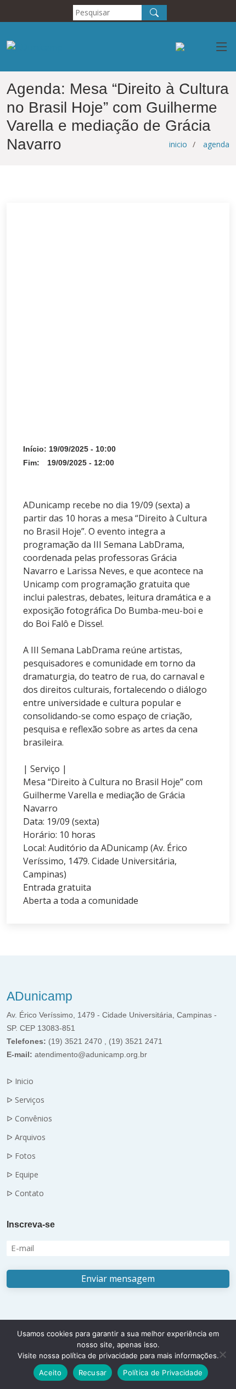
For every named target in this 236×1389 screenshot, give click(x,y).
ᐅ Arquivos (26, 1137)
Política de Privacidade (163, 1372)
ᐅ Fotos (21, 1156)
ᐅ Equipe (22, 1175)
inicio (178, 144)
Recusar (92, 1372)
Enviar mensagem (118, 1279)
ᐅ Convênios (29, 1119)
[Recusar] (222, 1354)
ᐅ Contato (25, 1193)
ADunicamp (39, 996)
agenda (216, 144)
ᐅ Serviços (25, 1100)
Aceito (50, 1372)
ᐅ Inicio (20, 1081)
